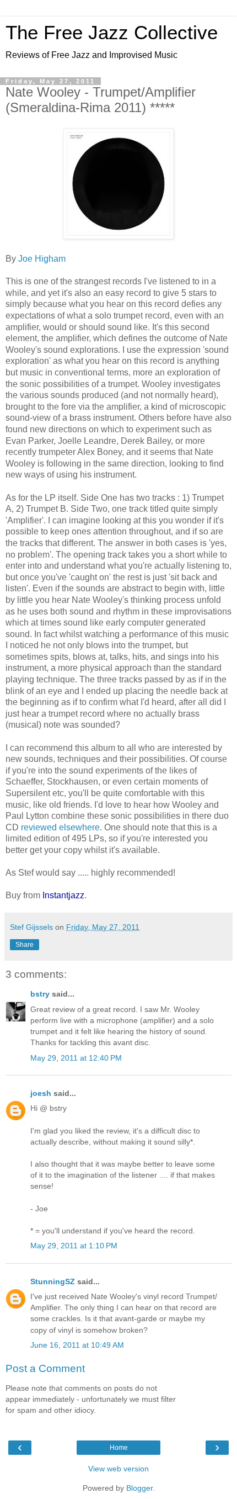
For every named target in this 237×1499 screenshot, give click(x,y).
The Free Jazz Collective (112, 32)
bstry (40, 993)
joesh (40, 1093)
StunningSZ (52, 1281)
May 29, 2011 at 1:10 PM (73, 1245)
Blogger (139, 1488)
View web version (118, 1468)
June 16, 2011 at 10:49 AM (77, 1345)
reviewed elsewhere (60, 827)
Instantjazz (63, 895)
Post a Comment (45, 1368)
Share (24, 945)
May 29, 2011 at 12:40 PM (76, 1057)
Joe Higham (42, 258)
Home (119, 1448)
